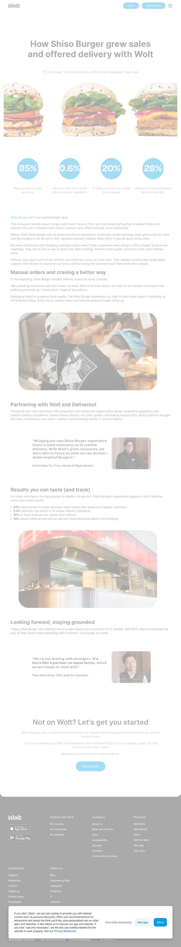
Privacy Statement (65, 931)
